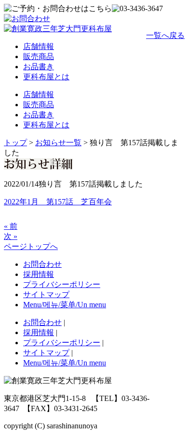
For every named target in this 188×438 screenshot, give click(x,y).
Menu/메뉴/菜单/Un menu (64, 304)
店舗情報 (38, 46)
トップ (15, 142)
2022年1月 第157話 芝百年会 (58, 202)
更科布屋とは (46, 77)
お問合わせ (42, 264)
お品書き (38, 67)
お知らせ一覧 (58, 142)
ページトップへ (31, 246)
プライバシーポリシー (61, 284)
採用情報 (38, 274)
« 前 (10, 226)
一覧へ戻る (165, 35)
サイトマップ (46, 294)
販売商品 (38, 56)
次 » (10, 236)
